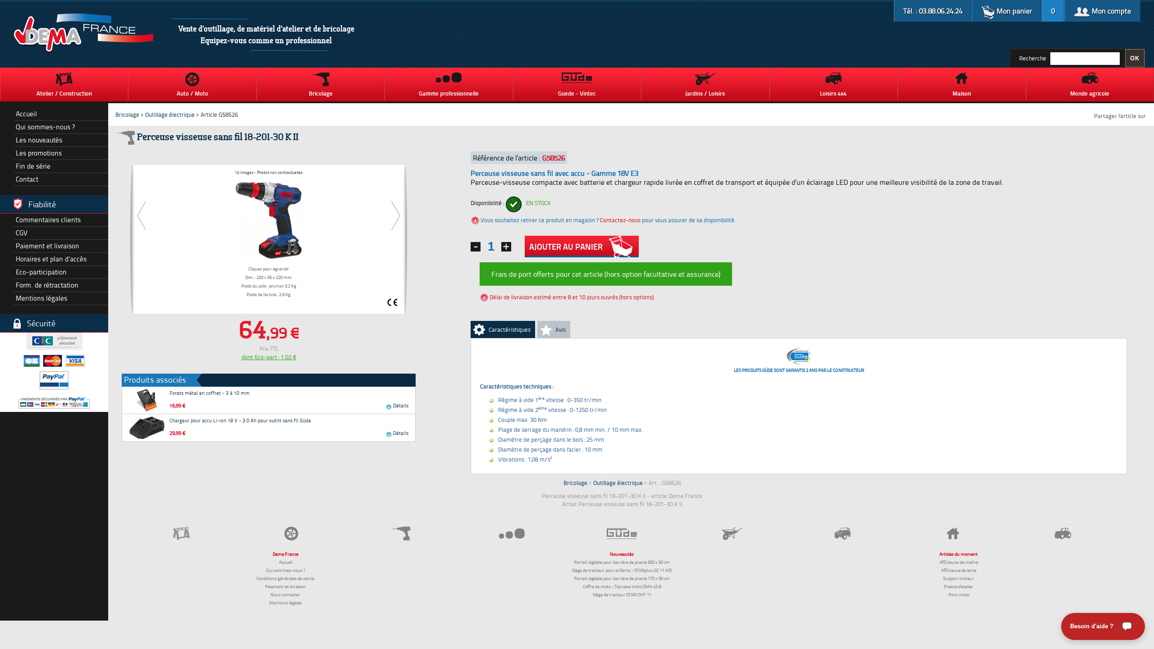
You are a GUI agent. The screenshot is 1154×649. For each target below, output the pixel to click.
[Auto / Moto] (291, 533)
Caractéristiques (510, 329)
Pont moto (958, 594)
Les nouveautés (39, 140)
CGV (21, 233)
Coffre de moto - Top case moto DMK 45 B (622, 586)
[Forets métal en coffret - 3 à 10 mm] (146, 400)
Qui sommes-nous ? (45, 127)
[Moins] (476, 246)
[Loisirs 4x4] (843, 533)
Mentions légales (41, 298)
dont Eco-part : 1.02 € (269, 357)
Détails (400, 405)
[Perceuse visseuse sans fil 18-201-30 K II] (268, 219)
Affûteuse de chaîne (958, 562)
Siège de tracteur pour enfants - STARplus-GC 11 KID (622, 570)
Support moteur (958, 578)
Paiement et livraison (47, 246)
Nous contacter (285, 594)
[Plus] (506, 246)
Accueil (26, 114)
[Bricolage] (402, 533)
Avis (560, 329)
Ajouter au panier (566, 246)
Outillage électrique (170, 114)
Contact (27, 179)
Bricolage (127, 114)
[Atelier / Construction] (181, 533)
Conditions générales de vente (285, 578)
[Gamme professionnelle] (512, 533)
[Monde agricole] (1063, 533)
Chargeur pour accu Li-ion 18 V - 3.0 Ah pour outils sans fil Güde (240, 420)
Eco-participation (41, 272)
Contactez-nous (620, 220)
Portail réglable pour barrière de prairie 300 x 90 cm (622, 562)
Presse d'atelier (958, 586)
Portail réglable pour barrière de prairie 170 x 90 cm (622, 578)
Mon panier (1013, 11)
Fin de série (33, 166)
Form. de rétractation (47, 285)
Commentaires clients (48, 219)
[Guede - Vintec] (622, 533)
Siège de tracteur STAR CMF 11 (622, 594)
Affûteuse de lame (958, 570)
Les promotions (39, 153)
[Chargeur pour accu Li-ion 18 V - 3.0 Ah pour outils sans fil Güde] (146, 427)
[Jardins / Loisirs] (732, 533)
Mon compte (1110, 11)
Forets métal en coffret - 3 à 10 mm (209, 392)
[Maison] (952, 533)
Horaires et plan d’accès (51, 259)
